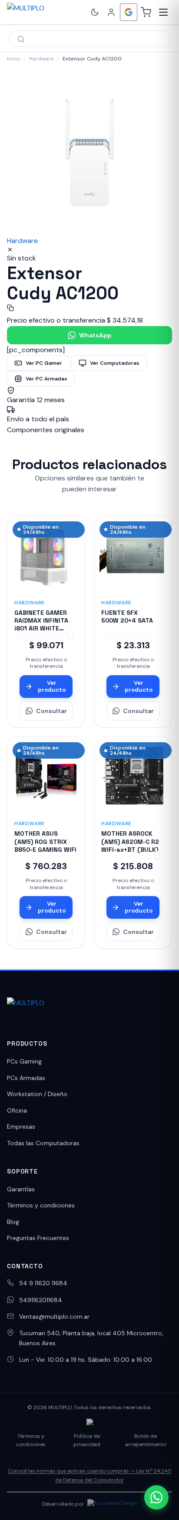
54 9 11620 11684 (43, 1283)
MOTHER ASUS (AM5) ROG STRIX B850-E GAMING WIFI (45, 841)
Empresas (21, 1126)
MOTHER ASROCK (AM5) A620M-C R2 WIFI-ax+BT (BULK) (130, 841)
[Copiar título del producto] (10, 307)
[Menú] (163, 12)
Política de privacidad (86, 1440)
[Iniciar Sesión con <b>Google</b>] (128, 12)
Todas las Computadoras (43, 1143)
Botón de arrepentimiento (145, 1440)
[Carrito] (146, 12)
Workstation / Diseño (37, 1094)
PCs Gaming (24, 1061)
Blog (13, 1222)
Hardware (41, 58)
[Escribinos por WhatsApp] (156, 1497)
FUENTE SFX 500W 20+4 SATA (127, 616)
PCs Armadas (26, 1078)
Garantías (21, 1189)
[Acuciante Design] (112, 1504)
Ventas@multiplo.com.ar (54, 1316)
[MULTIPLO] (45, 12)
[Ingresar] (111, 12)
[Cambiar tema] (95, 12)
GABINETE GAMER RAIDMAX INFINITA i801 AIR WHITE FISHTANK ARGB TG (43, 624)
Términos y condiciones (41, 1205)
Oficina (17, 1110)
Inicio (13, 58)
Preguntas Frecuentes (38, 1238)
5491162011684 (40, 1300)
